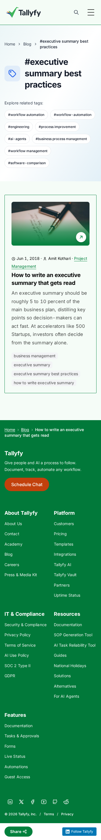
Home (9, 44)
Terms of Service (20, 645)
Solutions (62, 675)
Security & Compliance (25, 624)
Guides (60, 655)
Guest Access (17, 776)
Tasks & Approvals (21, 735)
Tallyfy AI (62, 564)
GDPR (9, 675)
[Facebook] (32, 801)
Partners (62, 585)
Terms (49, 814)
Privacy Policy (17, 634)
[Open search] (76, 12)
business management (35, 355)
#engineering (18, 127)
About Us (13, 523)
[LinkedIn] (10, 801)
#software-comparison (27, 163)
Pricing (60, 533)
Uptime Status (67, 595)
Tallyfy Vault (65, 574)
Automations (16, 766)
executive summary (32, 364)
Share (15, 831)
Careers (11, 564)
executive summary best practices (46, 373)
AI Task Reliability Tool (74, 645)
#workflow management (27, 151)
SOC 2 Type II (17, 665)
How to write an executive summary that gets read (46, 279)
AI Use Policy (16, 655)
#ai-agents (17, 139)
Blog (27, 44)
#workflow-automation (72, 115)
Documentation (68, 624)
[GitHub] (55, 801)
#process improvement (57, 127)
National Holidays (70, 665)
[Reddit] (66, 801)
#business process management (61, 139)
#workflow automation (26, 115)
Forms (9, 746)
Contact (11, 533)
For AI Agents (66, 696)
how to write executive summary (44, 382)
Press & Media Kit (20, 574)
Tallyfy (13, 453)
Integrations (65, 554)
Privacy (67, 814)
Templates (63, 544)
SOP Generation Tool (73, 634)
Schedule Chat (26, 484)
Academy (13, 544)
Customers (64, 523)
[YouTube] (43, 801)
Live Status (14, 756)
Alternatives (65, 686)
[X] (21, 801)
